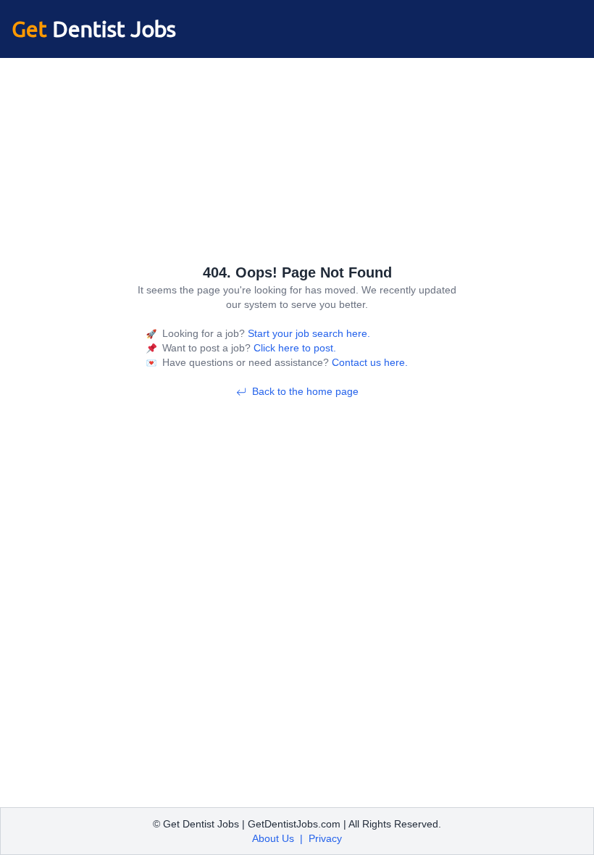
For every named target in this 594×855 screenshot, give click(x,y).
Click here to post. (293, 348)
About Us (273, 838)
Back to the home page (305, 391)
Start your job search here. (307, 333)
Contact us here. (368, 362)
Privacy (325, 838)
